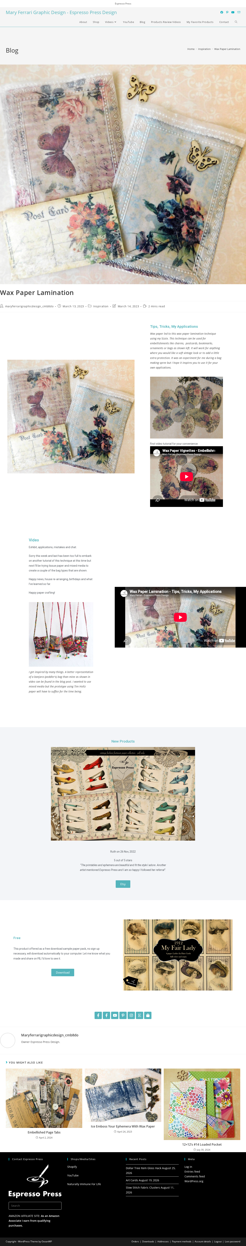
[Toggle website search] (236, 22)
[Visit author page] (7, 1040)
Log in (188, 1167)
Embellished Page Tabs (44, 1132)
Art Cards (132, 1180)
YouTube (73, 1175)
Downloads (148, 1241)
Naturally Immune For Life (84, 1184)
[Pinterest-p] (123, 1015)
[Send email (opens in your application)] (239, 12)
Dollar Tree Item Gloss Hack (143, 1168)
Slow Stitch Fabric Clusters (143, 1187)
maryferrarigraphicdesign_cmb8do (29, 306)
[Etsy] (139, 1015)
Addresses (163, 1241)
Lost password (232, 1241)
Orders (135, 1241)
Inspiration (101, 306)
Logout (218, 1241)
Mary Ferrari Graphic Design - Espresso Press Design (61, 12)
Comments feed (194, 1176)
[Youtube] (114, 1015)
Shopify (72, 1167)
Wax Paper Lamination (227, 49)
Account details (203, 1241)
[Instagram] (131, 1015)
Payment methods (181, 1241)
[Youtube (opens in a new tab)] (233, 12)
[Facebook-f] (98, 1015)
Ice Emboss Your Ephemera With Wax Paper (123, 1126)
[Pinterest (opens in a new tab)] (227, 12)
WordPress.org (193, 1181)
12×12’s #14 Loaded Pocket (202, 1144)
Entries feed (192, 1171)
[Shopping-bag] (147, 1015)
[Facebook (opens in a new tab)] (222, 12)
